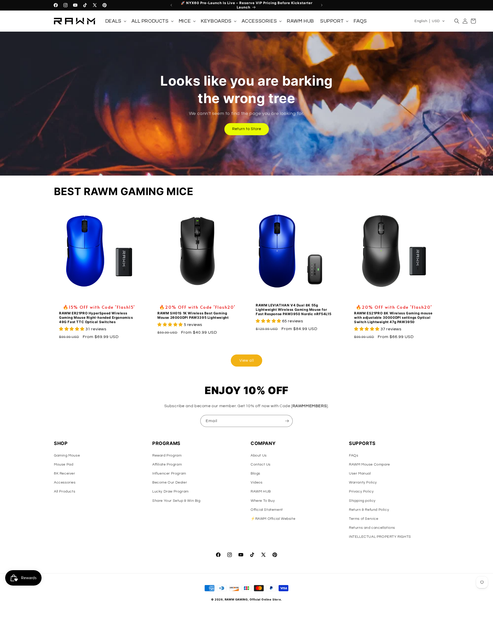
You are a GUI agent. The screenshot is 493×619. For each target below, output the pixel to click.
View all (246, 360)
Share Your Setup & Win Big (176, 501)
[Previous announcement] (171, 5)
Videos (257, 482)
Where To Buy (263, 501)
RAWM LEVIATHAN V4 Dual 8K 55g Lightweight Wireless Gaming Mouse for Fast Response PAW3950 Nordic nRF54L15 (293, 309)
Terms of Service (363, 519)
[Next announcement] (321, 5)
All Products (64, 491)
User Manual (360, 473)
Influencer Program (169, 473)
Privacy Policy (361, 491)
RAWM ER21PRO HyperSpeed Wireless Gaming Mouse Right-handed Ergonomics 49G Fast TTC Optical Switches (96, 317)
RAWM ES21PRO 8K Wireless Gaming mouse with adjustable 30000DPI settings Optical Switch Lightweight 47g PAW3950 (393, 317)
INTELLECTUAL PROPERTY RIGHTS (380, 537)
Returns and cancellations (372, 528)
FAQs (353, 455)
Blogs (255, 473)
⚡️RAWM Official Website (273, 519)
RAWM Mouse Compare (369, 464)
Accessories (65, 482)
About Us (259, 455)
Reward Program (167, 455)
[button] (115, 21)
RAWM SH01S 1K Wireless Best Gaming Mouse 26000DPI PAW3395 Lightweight (193, 315)
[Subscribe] (286, 421)
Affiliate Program (167, 464)
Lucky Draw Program (170, 491)
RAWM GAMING (236, 599)
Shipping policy (362, 501)
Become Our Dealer (169, 482)
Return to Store (246, 129)
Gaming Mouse (67, 455)
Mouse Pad (63, 464)
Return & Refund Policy (369, 510)
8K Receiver (64, 473)
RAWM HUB (261, 491)
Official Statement (267, 510)
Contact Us (261, 464)
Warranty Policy (363, 482)
